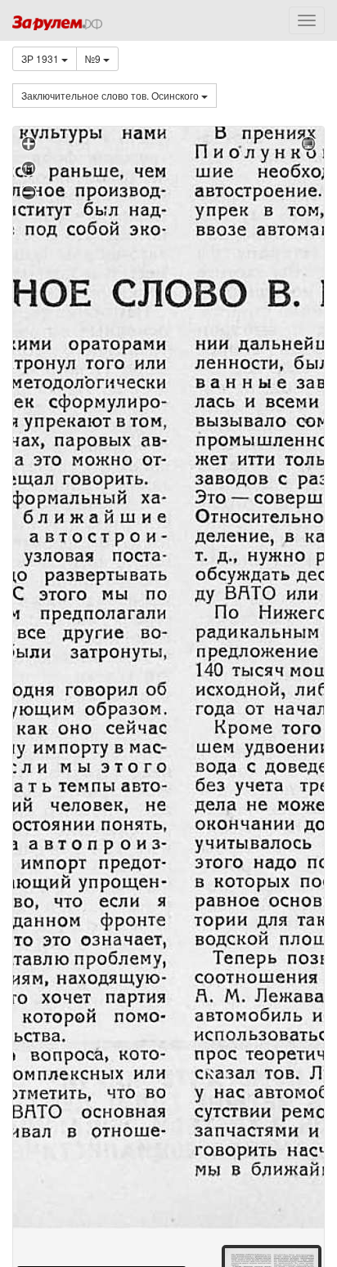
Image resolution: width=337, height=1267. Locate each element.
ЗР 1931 (41, 58)
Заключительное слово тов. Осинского (111, 95)
